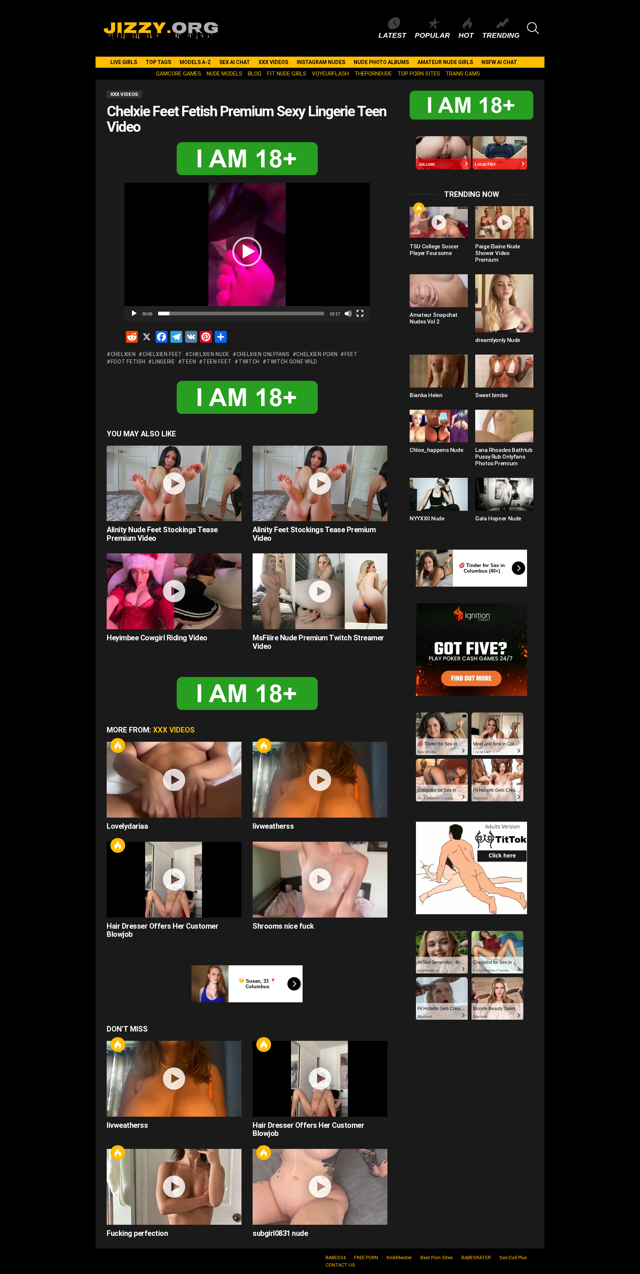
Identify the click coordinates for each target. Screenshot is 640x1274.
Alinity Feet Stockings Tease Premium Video (314, 534)
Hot (466, 35)
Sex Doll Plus (513, 1257)
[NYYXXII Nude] (439, 494)
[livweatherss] (320, 780)
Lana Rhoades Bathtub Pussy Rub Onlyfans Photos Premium (504, 457)
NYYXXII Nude (427, 518)
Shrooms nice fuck (283, 926)
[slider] (241, 313)
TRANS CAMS (463, 73)
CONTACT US (340, 1265)
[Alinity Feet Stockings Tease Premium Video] (320, 484)
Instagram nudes (321, 62)
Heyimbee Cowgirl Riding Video (157, 637)
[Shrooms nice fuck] (320, 880)
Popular (432, 35)
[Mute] (348, 313)
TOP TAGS (158, 62)
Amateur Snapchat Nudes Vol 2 (433, 318)
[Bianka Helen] (439, 371)
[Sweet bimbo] (504, 371)
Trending (501, 35)
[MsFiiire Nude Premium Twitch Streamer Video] (320, 591)
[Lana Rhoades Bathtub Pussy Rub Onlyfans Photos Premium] (504, 426)
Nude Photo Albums (381, 62)
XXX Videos (273, 62)
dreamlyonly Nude (497, 340)
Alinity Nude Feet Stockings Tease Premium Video (162, 534)
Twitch (249, 362)
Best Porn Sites (436, 1257)
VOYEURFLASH (330, 73)
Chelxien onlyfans (263, 354)
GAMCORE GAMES (178, 73)
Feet (351, 354)
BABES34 (336, 1257)
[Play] (134, 313)
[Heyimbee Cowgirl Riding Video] (174, 591)
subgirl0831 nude (280, 1233)
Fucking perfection (137, 1233)
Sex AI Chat (234, 62)
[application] (247, 252)
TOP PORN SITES (418, 73)
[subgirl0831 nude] (320, 1187)
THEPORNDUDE (373, 73)
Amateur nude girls (445, 62)
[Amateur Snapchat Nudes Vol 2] (439, 290)
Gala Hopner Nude (498, 518)
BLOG (254, 73)
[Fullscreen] (360, 313)
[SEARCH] (533, 28)
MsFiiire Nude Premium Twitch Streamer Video (318, 642)
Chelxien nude (209, 354)
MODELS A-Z (195, 62)
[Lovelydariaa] (174, 780)
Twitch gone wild (292, 362)
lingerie (163, 362)
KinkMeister (399, 1257)
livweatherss (273, 826)
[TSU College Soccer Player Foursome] (439, 222)
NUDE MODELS (224, 73)
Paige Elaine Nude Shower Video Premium (497, 253)
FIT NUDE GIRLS (286, 73)
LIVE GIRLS (123, 62)
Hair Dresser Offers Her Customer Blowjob (162, 930)
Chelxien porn (316, 354)
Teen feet (217, 362)
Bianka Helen (426, 395)
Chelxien (123, 354)
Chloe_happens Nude (436, 450)
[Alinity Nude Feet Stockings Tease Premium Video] (174, 484)
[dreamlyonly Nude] (504, 303)
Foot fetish (128, 362)
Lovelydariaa (127, 826)
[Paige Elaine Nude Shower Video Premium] (504, 222)
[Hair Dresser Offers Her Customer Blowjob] (174, 880)
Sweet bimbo (491, 395)
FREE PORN (366, 1257)
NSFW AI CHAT (499, 62)
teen (189, 362)
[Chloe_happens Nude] (439, 426)
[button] (247, 251)
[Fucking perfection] (174, 1187)
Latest (392, 35)
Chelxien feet (162, 354)
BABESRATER (476, 1257)
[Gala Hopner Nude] (504, 494)
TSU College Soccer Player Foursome (434, 250)
